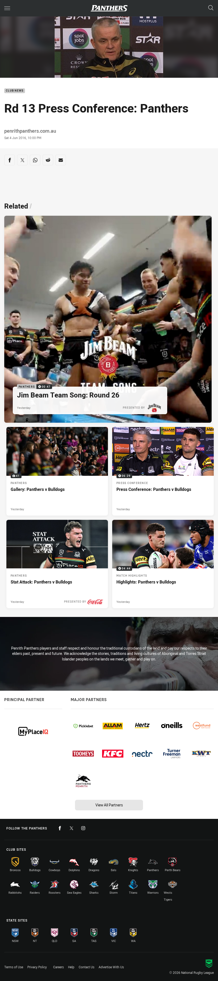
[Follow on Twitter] (71, 828)
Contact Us (86, 967)
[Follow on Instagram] (83, 828)
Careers (58, 967)
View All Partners (109, 804)
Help (71, 967)
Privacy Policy (37, 967)
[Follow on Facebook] (60, 828)
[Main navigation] (7, 8)
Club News (14, 91)
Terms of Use (13, 967)
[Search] (211, 8)
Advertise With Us (111, 967)
